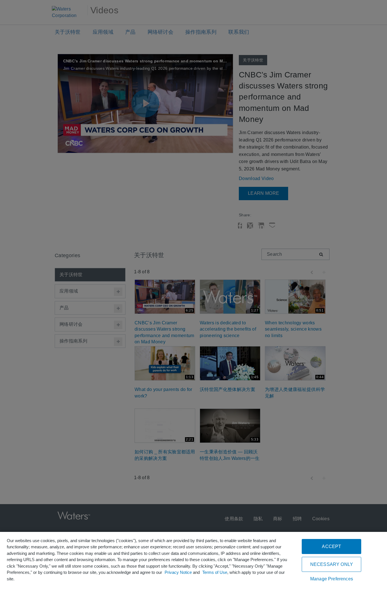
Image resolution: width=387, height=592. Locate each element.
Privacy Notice (178, 572)
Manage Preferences (331, 578)
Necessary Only (331, 564)
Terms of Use (214, 572)
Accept (331, 546)
